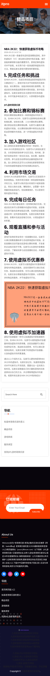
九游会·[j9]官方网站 (25, 663)
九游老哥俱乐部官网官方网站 (25, 633)
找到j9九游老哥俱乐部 (14, 452)
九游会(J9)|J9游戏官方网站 (25, 653)
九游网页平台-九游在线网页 (25, 660)
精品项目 (8, 429)
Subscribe (36, 512)
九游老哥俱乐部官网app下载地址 (25, 646)
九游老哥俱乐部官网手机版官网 (25, 640)
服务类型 (8, 444)
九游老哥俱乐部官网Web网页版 (25, 643)
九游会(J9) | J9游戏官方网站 (25, 656)
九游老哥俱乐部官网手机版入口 (25, 637)
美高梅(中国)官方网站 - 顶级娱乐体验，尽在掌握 (25, 666)
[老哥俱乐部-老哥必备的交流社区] (25, 630)
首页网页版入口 (8, 589)
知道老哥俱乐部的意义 (14, 422)
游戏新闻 (8, 437)
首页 (19, 25)
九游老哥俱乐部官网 (30, 671)
